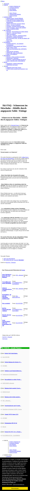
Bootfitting (12, 51)
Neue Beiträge (12, 444)
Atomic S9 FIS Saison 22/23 (11, 414)
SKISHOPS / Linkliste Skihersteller (14, 63)
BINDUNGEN (6, 392)
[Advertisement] (15, 87)
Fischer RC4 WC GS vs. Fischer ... (13, 431)
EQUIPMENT (6, 42)
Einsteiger (8, 456)
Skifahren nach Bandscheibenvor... (13, 370)
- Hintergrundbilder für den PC (16, 59)
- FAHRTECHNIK (12, 29)
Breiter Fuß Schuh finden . (11, 353)
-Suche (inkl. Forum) (13, 67)
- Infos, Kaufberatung (14, 53)
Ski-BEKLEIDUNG (16, 296)
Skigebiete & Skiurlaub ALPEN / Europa (12, 409)
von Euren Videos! (15, 23)
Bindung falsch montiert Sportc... (13, 388)
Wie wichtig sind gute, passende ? (13, 260)
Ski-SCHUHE (19, 303)
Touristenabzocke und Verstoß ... (13, 405)
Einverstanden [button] (15, 488)
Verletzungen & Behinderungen (10, 374)
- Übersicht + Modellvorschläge (16, 35)
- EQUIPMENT (11, 54)
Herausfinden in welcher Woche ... (13, 379)
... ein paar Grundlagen (13, 25)
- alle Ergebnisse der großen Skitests (17, 31)
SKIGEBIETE (6, 55)
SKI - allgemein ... (7, 400)
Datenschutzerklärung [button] (18, 484)
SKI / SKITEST (7, 30)
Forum (23, 270)
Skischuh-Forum (15, 125)
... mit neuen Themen (13, 33)
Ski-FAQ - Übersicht (11, 262)
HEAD (4, 426)
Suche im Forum (13, 15)
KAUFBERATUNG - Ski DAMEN (17, 310)
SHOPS (5, 62)
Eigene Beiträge (13, 445)
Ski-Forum (4, 338)
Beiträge (14, 7)
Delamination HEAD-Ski (11, 423)
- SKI (9, 41)
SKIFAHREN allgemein (8, 383)
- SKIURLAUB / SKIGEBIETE (15, 61)
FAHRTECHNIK (7, 17)
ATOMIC (5, 365)
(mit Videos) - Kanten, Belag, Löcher (16, 47)
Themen (13, 13)
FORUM (5, 5)
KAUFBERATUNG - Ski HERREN (17, 283)
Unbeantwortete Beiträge (15, 451)
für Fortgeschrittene (14, 19)
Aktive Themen (13, 449)
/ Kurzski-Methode (14, 18)
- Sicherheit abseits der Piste (15, 26)
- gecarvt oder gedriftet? (16, 27)
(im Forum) (12, 65)
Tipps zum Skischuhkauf (9, 258)
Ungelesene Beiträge (14, 443)
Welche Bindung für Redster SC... (13, 362)
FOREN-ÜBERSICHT (14, 6)
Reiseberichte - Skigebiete (12, 58)
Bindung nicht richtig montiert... (13, 397)
